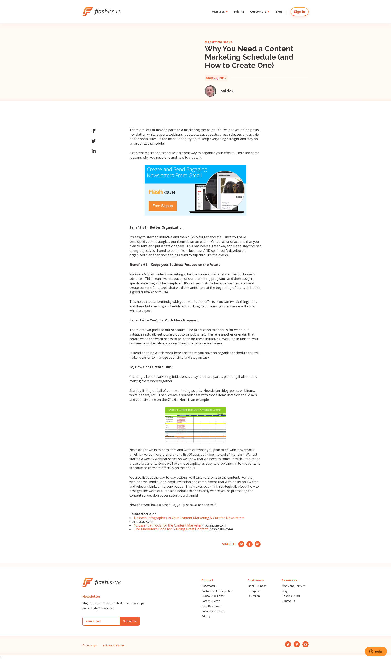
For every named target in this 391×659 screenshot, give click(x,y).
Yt (257, 543)
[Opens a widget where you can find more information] (376, 652)
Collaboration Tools (214, 611)
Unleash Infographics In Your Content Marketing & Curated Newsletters (189, 517)
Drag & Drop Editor (213, 595)
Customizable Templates (217, 591)
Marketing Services (293, 585)
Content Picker (211, 601)
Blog (279, 11)
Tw (241, 543)
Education (254, 595)
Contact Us (288, 601)
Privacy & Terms (113, 645)
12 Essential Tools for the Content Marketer (168, 525)
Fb (248, 543)
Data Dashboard (212, 606)
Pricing (239, 11)
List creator (208, 585)
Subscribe (130, 621)
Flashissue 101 (291, 595)
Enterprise (254, 591)
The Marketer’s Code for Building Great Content (171, 529)
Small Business (257, 585)
